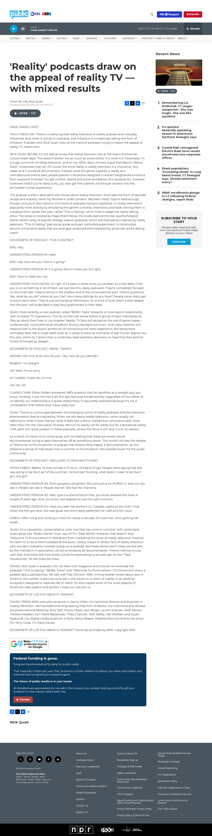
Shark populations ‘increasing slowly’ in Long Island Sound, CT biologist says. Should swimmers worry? (181, 175)
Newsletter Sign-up (127, 760)
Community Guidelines (129, 788)
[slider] (27, 28)
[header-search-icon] (152, 14)
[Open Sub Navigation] (21, 38)
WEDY (42, 777)
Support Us (82, 812)
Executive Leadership (87, 766)
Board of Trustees (85, 780)
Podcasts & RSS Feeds (129, 766)
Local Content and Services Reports (172, 801)
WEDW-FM (21, 779)
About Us (81, 753)
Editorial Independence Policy (174, 788)
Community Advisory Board (91, 786)
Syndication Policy (167, 781)
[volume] (23, 28)
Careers (80, 799)
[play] (13, 28)
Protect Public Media (158, 38)
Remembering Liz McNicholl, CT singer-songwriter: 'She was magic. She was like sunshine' (177, 109)
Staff (78, 773)
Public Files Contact (25, 782)
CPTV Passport (125, 794)
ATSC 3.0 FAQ (41, 782)
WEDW (34, 777)
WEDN (27, 777)
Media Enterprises (86, 793)
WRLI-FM (47, 779)
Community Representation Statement (132, 780)
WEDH (19, 777)
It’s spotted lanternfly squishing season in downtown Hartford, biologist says (179, 132)
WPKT (38, 779)
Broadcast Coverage (169, 762)
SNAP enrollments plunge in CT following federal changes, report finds (181, 196)
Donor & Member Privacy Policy (134, 809)
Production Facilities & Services (174, 794)
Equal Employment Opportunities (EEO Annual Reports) (135, 801)
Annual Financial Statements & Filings (174, 754)
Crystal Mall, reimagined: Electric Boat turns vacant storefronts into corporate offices (181, 153)
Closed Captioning (167, 768)
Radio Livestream (126, 773)
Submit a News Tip (127, 753)
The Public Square (167, 809)
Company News (85, 760)
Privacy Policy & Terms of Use (133, 815)
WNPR (31, 779)
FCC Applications (167, 775)
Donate (194, 14)
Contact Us (82, 806)
